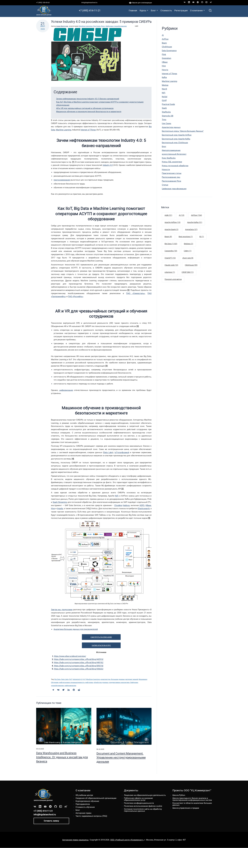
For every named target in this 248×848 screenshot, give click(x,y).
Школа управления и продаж (185, 808)
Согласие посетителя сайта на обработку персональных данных (143, 810)
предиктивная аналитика (119, 682)
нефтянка (89, 682)
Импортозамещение (171, 150)
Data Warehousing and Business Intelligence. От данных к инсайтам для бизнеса (62, 757)
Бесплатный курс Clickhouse (175, 142)
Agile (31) (168, 215)
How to (165, 70)
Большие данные (118, 679)
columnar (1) (170, 272)
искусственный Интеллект (174, 154)
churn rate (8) (187, 258)
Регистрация (181, 10)
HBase (148, 505)
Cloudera (118, 505)
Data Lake (108, 452)
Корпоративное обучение (87, 801)
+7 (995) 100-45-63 (43, 2)
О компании (196, 10)
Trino (164, 119)
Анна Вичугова (62, 26)
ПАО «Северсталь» (135, 293)
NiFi (117, 496)
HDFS (142, 505)
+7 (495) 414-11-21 (89, 10)
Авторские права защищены (75, 840)
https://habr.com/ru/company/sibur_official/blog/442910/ (78, 659)
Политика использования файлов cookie (143, 806)
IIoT (70, 679)
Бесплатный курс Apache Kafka (176, 139)
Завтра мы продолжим (61, 609)
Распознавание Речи (171, 181)
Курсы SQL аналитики (172, 162)
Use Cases (96, 26)
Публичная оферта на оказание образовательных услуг (138, 799)
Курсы (143, 10)
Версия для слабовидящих (141, 3)
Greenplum (166, 58)
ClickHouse (167, 47)
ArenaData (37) (191, 229)
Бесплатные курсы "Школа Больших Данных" (183, 131)
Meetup (165, 85)
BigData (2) (188, 244)
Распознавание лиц (171, 177)
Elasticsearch (144, 508)
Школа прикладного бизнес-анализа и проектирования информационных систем (192, 799)
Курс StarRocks (169, 158)
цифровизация (66, 390)
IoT (84, 679)
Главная (133, 10)
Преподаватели (83, 804)
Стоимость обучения (85, 807)
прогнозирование (62, 180)
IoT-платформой (122, 452)
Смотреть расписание (101, 637)
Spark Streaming (60, 502)
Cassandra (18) (171, 251)
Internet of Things (88, 130)
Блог (153, 10)
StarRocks (166, 112)
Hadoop (126, 505)
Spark (164, 108)
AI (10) (181, 215)
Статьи (165, 185)
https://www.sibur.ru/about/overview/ (70, 656)
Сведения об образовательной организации (96, 798)
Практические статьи (171, 173)
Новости (166, 169)
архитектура (105, 679)
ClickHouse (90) (191, 265)
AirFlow (165, 39)
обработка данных (101, 682)
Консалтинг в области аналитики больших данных (192, 804)
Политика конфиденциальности (139, 803)
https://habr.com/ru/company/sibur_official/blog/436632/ (78, 669)
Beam (164, 43)
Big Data (57, 679)
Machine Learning (85, 26)
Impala (60, 508)
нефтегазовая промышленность (72, 682)
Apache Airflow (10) (172, 222)
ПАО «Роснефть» (75, 296)
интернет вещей (131, 679)
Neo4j (164, 89)
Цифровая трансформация (116, 26)
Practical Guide (168, 104)
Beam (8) (168, 237)
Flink (164, 54)
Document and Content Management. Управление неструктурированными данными (121, 757)
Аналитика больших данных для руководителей (76, 629)
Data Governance (169, 50)
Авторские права (83, 813)
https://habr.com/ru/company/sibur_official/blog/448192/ (78, 662)
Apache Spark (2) (171, 229)
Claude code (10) (171, 265)
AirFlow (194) (196, 215)
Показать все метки (173, 279)
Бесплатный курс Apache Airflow (176, 135)
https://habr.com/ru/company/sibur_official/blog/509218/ (78, 666)
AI (163, 35)
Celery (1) (187, 251)
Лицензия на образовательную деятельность (145, 795)
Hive (53, 508)
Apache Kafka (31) (194, 222)
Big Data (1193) (171, 244)
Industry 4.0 (108, 165)
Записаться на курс (101, 645)
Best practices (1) (186, 237)
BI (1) (201, 237)
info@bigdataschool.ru (89, 2)
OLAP (164, 100)
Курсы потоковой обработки (175, 166)
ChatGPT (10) (170, 258)
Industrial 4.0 (78, 679)
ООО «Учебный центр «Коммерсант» (126, 840)
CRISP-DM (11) (188, 272)
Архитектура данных (171, 127)
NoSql (164, 97)
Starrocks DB (167, 116)
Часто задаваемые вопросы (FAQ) (91, 816)
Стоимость (166, 10)
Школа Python (178, 795)
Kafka (164, 77)
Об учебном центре (84, 795)
